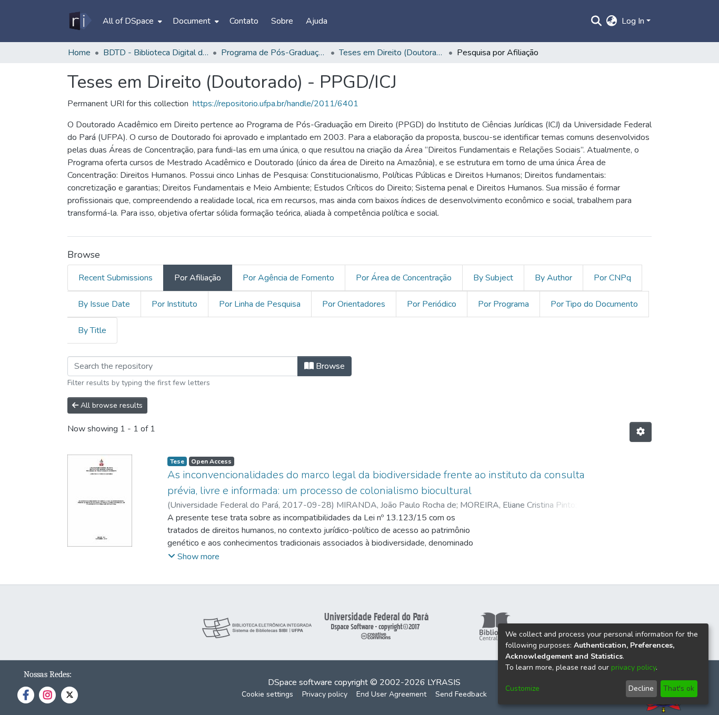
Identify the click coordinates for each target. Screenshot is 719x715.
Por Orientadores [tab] (353, 304)
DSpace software (300, 682)
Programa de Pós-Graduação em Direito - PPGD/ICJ (273, 52)
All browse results (110, 405)
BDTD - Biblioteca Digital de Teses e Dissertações (155, 52)
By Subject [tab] (493, 278)
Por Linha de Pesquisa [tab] (260, 304)
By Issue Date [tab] (104, 304)
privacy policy (633, 667)
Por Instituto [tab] (174, 304)
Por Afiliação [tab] (197, 278)
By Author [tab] (553, 278)
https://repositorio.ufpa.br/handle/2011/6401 (275, 103)
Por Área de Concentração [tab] (404, 278)
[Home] (79, 21)
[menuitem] (131, 21)
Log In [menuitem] (633, 21)
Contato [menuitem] (243, 21)
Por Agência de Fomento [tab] (288, 278)
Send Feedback (461, 694)
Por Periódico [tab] (431, 304)
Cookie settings (267, 694)
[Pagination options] (641, 432)
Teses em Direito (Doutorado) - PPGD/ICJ (391, 52)
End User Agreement (391, 694)
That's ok (678, 688)
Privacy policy (324, 694)
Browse (329, 366)
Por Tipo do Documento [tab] (594, 304)
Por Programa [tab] (503, 304)
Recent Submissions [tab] (115, 278)
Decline (641, 688)
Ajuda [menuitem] (316, 21)
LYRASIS (444, 682)
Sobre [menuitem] (282, 21)
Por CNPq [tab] (612, 278)
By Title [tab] (92, 330)
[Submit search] (596, 21)
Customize (522, 688)
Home (79, 52)
